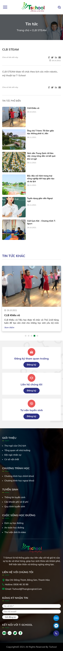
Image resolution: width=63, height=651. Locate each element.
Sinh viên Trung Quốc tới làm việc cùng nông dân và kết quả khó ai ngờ (41, 156)
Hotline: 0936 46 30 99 (16, 584)
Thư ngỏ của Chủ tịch (15, 445)
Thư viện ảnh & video (15, 532)
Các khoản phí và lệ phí (16, 501)
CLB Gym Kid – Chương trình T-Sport (41, 222)
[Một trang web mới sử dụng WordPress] (33, 7)
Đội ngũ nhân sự (12, 454)
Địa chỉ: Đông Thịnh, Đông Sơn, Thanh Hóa (28, 580)
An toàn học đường (14, 527)
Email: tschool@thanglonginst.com (23, 589)
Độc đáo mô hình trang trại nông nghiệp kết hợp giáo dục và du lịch (41, 179)
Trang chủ (23, 30)
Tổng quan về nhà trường (17, 450)
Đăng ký (31, 364)
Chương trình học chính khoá (19, 476)
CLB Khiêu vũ (33, 108)
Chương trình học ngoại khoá (19, 480)
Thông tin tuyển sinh (14, 497)
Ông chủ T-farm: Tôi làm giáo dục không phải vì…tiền (40, 132)
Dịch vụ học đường (13, 523)
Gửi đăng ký (10, 617)
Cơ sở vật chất (11, 459)
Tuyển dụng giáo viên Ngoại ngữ (40, 199)
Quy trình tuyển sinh (14, 506)
